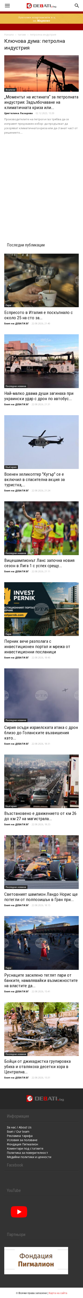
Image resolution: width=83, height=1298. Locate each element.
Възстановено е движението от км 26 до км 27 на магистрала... (40, 816)
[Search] (77, 5)
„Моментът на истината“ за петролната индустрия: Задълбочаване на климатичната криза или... (41, 102)
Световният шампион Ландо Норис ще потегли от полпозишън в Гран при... (41, 897)
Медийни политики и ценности (29, 1157)
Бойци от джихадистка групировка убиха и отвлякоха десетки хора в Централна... (37, 1066)
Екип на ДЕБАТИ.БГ (16, 323)
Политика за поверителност (27, 1153)
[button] (7, 5)
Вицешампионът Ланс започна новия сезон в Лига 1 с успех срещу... (39, 563)
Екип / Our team (18, 1131)
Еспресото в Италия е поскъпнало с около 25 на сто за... (38, 315)
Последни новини (16, 386)
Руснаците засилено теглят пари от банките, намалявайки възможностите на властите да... (41, 980)
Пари (8, 305)
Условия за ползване (22, 1140)
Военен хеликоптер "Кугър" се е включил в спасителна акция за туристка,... (34, 479)
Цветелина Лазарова (18, 113)
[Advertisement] (41, 183)
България (11, 467)
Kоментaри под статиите (25, 1148)
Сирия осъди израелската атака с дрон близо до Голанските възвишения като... (41, 733)
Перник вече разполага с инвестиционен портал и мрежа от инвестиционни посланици (37, 646)
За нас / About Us (19, 1127)
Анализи (10, 89)
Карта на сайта (58, 1293)
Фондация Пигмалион (22, 1144)
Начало (9, 34)
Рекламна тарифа (20, 1136)
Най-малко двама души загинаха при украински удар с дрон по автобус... (38, 396)
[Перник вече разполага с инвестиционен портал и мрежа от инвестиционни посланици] (41, 609)
